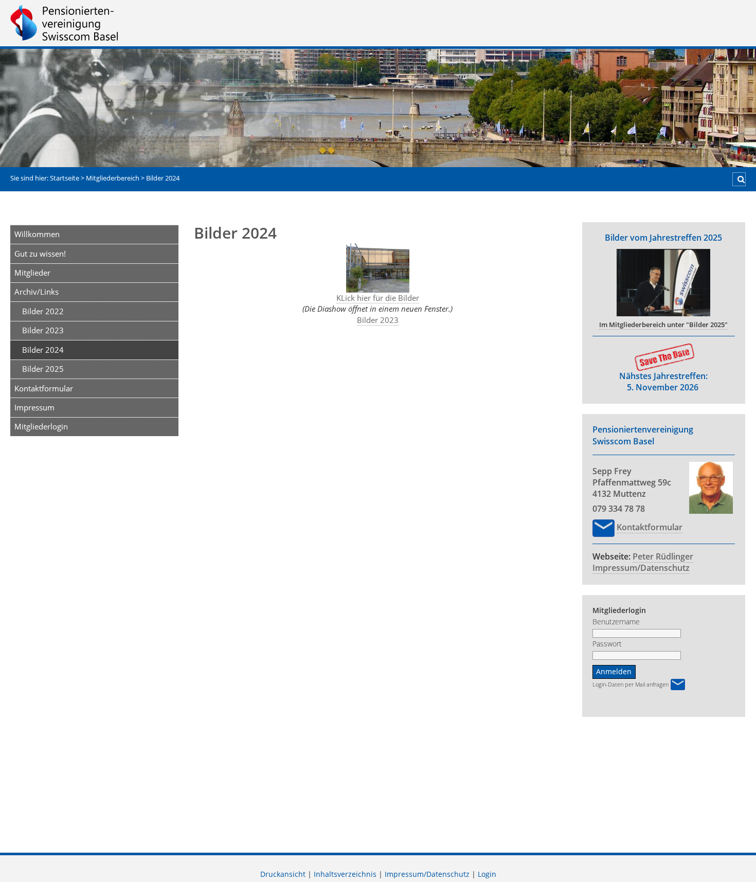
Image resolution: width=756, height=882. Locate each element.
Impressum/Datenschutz (641, 567)
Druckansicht (282, 874)
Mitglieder (32, 272)
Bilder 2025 (43, 369)
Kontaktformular (43, 388)
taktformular (657, 527)
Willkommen (37, 234)
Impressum (34, 407)
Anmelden (614, 671)
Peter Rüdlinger (663, 556)
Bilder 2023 (43, 330)
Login (487, 874)
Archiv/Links (36, 291)
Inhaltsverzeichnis (345, 874)
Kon (624, 527)
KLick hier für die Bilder (377, 298)
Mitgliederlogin (41, 426)
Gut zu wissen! (40, 253)
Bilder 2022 (43, 311)
